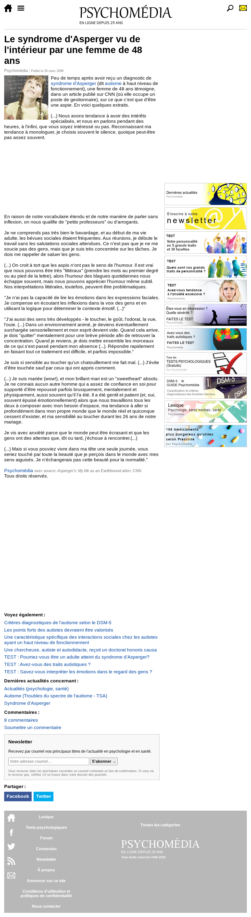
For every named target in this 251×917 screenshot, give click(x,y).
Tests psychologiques (46, 827)
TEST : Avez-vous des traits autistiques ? (47, 664)
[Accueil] (10, 11)
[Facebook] (11, 835)
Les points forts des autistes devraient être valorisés (58, 630)
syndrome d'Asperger (73, 83)
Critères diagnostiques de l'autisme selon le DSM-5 (58, 622)
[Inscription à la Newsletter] (241, 11)
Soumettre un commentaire (32, 727)
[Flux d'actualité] (11, 863)
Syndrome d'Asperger (27, 703)
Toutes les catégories (160, 825)
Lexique (46, 817)
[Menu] (23, 11)
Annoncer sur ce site (46, 881)
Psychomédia (16, 71)
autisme (113, 83)
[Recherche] (228, 11)
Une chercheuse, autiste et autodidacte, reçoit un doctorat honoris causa (80, 649)
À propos (46, 870)
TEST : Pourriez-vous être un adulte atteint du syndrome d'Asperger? (77, 657)
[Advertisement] (82, 177)
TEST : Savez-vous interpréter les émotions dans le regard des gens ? (78, 671)
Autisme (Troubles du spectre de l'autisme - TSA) (55, 695)
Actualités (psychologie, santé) (36, 688)
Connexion (46, 849)
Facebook (18, 796)
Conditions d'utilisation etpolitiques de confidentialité (46, 893)
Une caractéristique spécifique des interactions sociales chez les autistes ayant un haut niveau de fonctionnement (81, 640)
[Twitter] (11, 849)
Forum (46, 838)
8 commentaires (21, 720)
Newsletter (46, 859)
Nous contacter (46, 906)
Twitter (43, 796)
